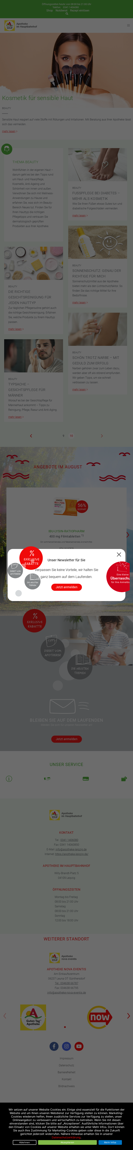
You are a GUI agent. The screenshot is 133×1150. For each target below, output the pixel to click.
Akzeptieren (67, 1142)
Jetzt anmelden (66, 587)
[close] (119, 554)
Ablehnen (24, 1142)
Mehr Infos (110, 1142)
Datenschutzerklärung (66, 1137)
